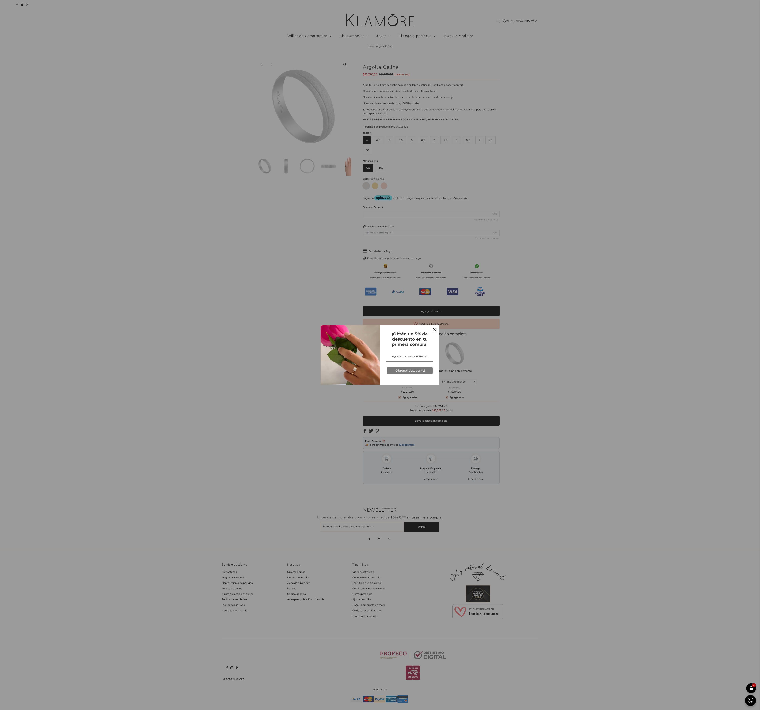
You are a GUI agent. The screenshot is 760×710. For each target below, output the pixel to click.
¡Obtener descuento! (410, 370)
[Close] (434, 330)
